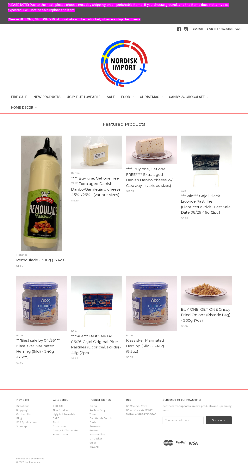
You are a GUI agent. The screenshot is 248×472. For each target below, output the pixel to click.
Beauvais (95, 426)
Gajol (93, 442)
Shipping (22, 410)
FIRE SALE (19, 97)
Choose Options (151, 153)
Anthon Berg (97, 410)
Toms (93, 414)
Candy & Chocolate (187, 97)
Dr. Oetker (96, 438)
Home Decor (22, 107)
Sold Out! (96, 156)
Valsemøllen (97, 434)
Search (198, 28)
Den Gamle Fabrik (101, 418)
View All (94, 446)
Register (226, 28)
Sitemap (21, 426)
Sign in (211, 28)
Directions (22, 406)
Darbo (93, 422)
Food (126, 97)
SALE (111, 97)
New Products (47, 97)
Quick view (42, 190)
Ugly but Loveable (84, 97)
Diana (93, 406)
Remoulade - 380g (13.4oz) (41, 260)
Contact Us (23, 414)
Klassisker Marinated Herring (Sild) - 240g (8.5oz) (145, 346)
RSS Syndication (26, 422)
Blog (19, 418)
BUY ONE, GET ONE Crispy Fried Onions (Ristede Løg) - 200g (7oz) (206, 315)
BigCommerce (36, 458)
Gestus (94, 430)
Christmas (150, 97)
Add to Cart (41, 197)
